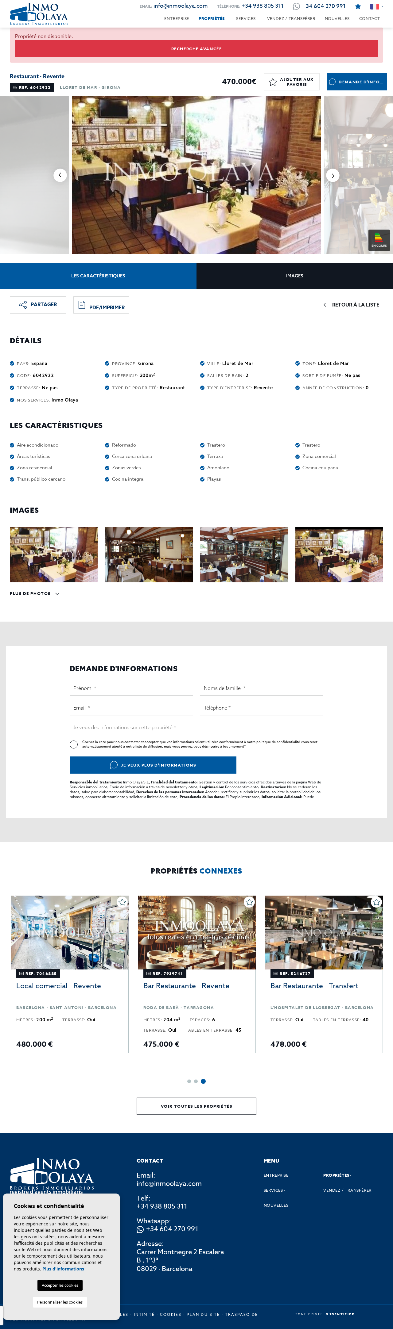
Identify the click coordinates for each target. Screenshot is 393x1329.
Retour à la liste (355, 305)
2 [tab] (197, 1081)
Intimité (144, 1314)
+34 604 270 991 (172, 1229)
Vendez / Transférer (291, 18)
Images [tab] (294, 276)
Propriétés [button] (212, 18)
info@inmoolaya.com (181, 6)
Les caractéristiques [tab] (98, 276)
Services (245, 18)
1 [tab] (189, 1081)
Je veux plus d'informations (158, 765)
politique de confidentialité (278, 741)
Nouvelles (337, 18)
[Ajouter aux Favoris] (122, 902)
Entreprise (176, 18)
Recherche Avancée (196, 48)
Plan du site (203, 1314)
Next (333, 175)
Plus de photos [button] (31, 593)
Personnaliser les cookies (60, 1302)
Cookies (170, 1314)
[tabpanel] (70, 974)
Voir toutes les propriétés (196, 1106)
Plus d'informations (63, 1269)
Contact (369, 18)
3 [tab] (204, 1081)
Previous (60, 175)
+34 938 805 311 (263, 6)
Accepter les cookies (60, 1285)
